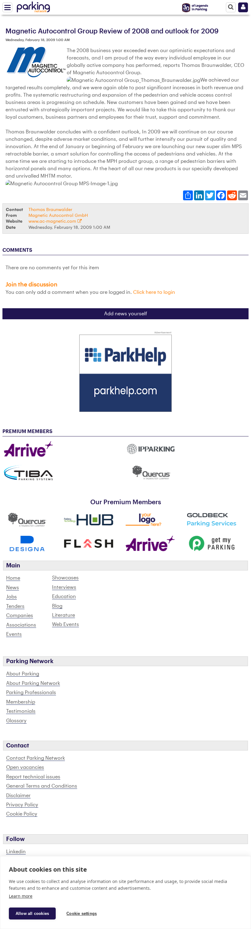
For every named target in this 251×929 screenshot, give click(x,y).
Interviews (64, 587)
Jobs (11, 596)
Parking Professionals (31, 692)
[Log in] (243, 7)
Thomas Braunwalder (50, 210)
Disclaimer (18, 795)
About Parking (22, 673)
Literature (63, 615)
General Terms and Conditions (41, 786)
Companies (19, 615)
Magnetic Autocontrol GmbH (58, 215)
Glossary (16, 720)
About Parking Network (33, 683)
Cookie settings (81, 913)
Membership (20, 702)
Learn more (20, 896)
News (12, 587)
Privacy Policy (22, 804)
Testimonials (21, 711)
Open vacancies (25, 767)
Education (64, 596)
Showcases (65, 577)
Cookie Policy (21, 814)
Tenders (15, 606)
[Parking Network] (33, 5)
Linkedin (16, 851)
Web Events (65, 624)
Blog (57, 606)
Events (14, 634)
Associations (21, 625)
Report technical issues (33, 776)
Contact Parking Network (35, 758)
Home (13, 578)
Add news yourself (125, 313)
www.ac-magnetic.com (52, 221)
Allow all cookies (32, 913)
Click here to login (154, 292)
